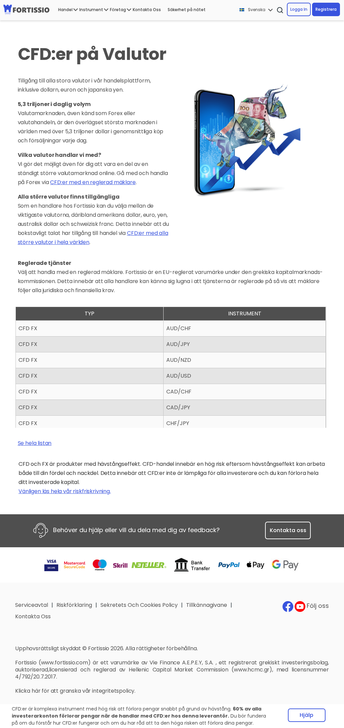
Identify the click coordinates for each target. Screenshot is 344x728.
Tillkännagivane (206, 605)
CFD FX (27, 328)
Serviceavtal (31, 605)
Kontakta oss (288, 530)
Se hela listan (35, 443)
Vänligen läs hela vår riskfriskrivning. (64, 491)
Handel (65, 9)
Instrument (91, 9)
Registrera (326, 9)
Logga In (298, 9)
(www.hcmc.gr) (251, 669)
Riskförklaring (74, 605)
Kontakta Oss (147, 9)
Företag (118, 9)
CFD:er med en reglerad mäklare (92, 182)
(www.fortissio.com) (65, 662)
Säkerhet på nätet (187, 9)
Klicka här (27, 691)
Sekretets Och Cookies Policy (139, 605)
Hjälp (306, 715)
